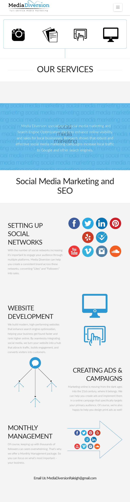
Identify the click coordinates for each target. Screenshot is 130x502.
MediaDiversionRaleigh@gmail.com (71, 478)
